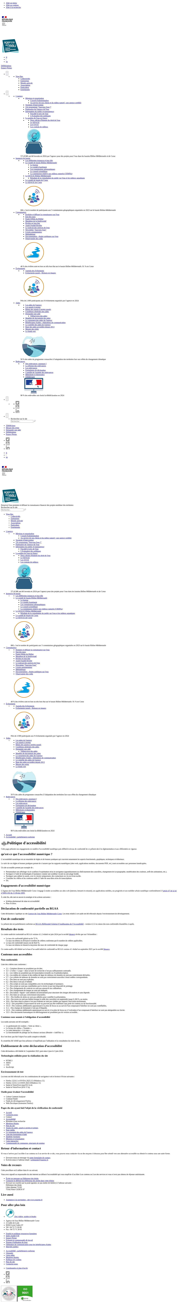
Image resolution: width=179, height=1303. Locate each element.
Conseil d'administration (39, 101)
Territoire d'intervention (34, 105)
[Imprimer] (4, 846)
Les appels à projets (32, 307)
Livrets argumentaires (33, 232)
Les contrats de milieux (39, 127)
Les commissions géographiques (42, 169)
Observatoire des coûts (34, 239)
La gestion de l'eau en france (36, 118)
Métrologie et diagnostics (35, 375)
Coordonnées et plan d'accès (17, 1268)
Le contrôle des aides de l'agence (38, 325)
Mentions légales (12, 1123)
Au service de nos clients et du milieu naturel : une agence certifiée (55, 103)
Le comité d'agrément (38, 167)
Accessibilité (11, 1119)
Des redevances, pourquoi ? (36, 364)
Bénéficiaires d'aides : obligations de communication (45, 323)
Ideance (72, 934)
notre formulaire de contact (40, 1158)
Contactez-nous (12, 1115)
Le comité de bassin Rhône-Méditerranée (41, 163)
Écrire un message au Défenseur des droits (22, 1178)
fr (6, 57)
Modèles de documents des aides (37, 318)
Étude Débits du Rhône (34, 219)
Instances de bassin (23, 158)
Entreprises (24, 81)
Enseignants (25, 90)
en (7, 62)
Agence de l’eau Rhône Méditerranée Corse (45, 914)
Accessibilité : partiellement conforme (20, 837)
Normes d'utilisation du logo (17, 1242)
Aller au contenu (12, 5)
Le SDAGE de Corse (33, 182)
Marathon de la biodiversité (35, 221)
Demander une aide (32, 314)
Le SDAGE (34, 122)
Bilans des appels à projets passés (38, 309)
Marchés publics (12, 1247)
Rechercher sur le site (19, 419)
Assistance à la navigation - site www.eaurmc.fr (24, 1200)
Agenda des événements (34, 271)
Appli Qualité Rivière (33, 225)
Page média (10, 1130)
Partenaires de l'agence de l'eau (37, 109)
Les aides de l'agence (33, 305)
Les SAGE (34, 125)
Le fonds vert (30, 331)
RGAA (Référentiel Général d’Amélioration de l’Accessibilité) (60, 924)
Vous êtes (19, 76)
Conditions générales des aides (37, 312)
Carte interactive (12, 1141)
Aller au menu (11, 3)
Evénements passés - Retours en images (40, 273)
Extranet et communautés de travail (19, 1240)
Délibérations (6, 66)
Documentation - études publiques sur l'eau (41, 236)
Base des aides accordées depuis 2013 (39, 327)
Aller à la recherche (13, 7)
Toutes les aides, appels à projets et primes (22, 1128)
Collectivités (25, 79)
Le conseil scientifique (38, 171)
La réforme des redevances (35, 366)
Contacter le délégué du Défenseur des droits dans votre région (30, 1181)
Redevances (20, 361)
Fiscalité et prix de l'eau (39, 114)
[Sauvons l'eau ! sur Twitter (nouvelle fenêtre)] (17, 404)
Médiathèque (30, 234)
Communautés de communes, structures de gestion (25, 1143)
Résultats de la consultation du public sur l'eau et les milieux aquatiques (57, 178)
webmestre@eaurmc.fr (39, 1160)
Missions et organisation (34, 98)
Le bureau (34, 165)
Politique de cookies (13, 1260)
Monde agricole (26, 83)
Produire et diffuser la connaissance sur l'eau (42, 214)
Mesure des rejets (32, 329)
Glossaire (9, 1253)
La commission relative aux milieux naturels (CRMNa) (51, 174)
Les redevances (31, 368)
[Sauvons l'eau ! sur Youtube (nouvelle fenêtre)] (17, 408)
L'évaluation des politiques (40, 116)
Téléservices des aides (38, 316)
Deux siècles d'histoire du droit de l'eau (45, 120)
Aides (18, 303)
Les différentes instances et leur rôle (39, 160)
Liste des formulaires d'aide (16, 1134)
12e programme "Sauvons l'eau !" (38, 107)
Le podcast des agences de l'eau (37, 228)
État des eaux (30, 217)
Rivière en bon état (32, 223)
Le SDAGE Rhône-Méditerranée (38, 176)
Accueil (9, 835)
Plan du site (10, 1126)
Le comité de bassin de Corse (36, 180)
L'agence (19, 96)
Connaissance (21, 212)
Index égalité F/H (12, 1236)
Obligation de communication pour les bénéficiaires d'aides (28, 1245)
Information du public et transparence (39, 111)
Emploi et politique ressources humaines (21, 1234)
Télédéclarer (30, 377)
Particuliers (24, 87)
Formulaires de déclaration (35, 370)
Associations (25, 85)
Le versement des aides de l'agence (38, 320)
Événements (20, 269)
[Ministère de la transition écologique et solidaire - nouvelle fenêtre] (7, 27)
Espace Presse (6, 68)
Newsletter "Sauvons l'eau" (35, 230)
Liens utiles (10, 1255)
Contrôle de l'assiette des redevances (39, 372)
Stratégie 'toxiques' (13, 1137)
